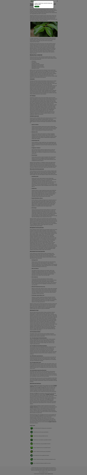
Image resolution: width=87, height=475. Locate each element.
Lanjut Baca (37, 6)
